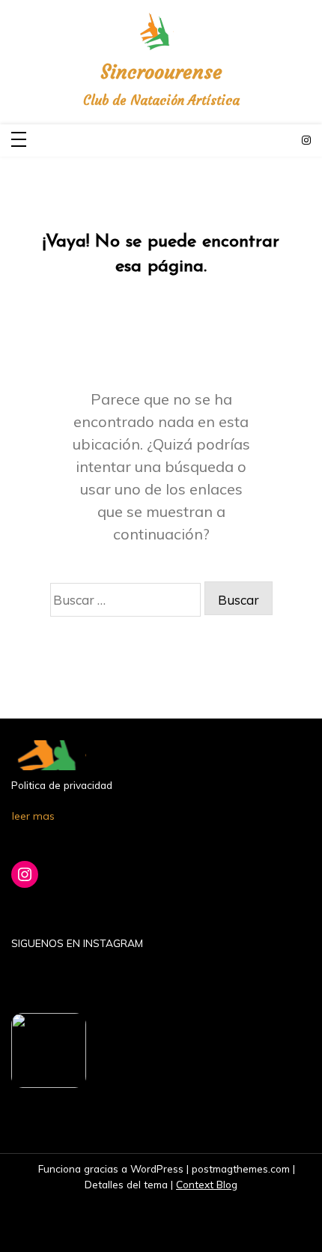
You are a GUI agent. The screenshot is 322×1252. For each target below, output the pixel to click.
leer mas (33, 816)
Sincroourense (161, 72)
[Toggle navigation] (18, 140)
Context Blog (206, 1184)
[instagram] (306, 140)
